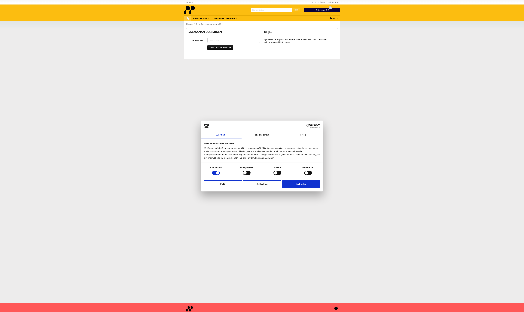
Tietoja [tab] (303, 135)
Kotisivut (189, 2)
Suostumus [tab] (221, 135)
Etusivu (189, 24)
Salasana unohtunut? (211, 24)
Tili (197, 24)
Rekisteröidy (333, 2)
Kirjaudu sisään (318, 2)
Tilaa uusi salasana (219, 47)
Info (334, 18)
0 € (323, 9)
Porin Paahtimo (200, 18)
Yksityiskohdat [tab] (262, 135)
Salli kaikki (301, 184)
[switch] (247, 173)
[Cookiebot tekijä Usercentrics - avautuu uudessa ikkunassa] (308, 126)
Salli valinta (262, 184)
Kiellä (222, 184)
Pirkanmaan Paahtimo (224, 18)
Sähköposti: (197, 40)
